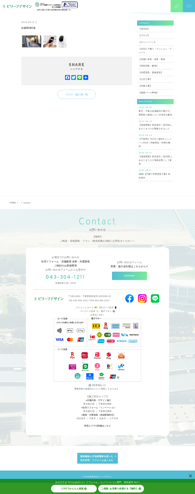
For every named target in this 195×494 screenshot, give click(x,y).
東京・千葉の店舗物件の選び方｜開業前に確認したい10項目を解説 (155, 111)
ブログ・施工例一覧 (76, 94)
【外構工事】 (145, 86)
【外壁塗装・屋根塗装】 (151, 72)
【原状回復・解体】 (149, 66)
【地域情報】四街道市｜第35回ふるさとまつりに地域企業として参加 (155, 158)
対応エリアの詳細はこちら (97, 425)
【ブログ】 (144, 35)
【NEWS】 (144, 29)
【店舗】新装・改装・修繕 (152, 59)
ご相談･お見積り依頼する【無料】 (119, 488)
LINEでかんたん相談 (72, 488)
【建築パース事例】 (149, 92)
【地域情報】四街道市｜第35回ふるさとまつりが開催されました (155, 125)
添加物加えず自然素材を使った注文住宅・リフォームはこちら (96, 458)
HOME (13, 203)
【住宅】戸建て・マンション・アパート (155, 51)
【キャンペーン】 (147, 42)
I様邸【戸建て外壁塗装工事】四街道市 (154, 174)
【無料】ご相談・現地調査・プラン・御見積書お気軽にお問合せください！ (97, 238)
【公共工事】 (145, 79)
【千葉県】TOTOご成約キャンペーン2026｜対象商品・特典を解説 (155, 140)
